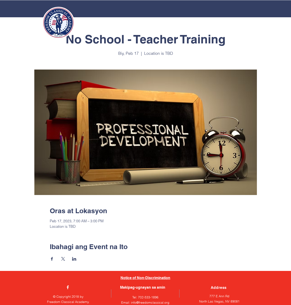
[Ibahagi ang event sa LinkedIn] (74, 259)
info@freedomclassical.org (150, 302)
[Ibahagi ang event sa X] (63, 259)
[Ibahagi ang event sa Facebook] (52, 259)
